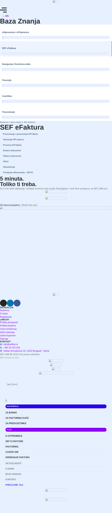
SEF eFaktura (29, 122)
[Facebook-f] (17, 303)
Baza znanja (16, 122)
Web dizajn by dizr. (9, 357)
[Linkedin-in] (10, 303)
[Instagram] (3, 303)
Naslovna (4, 122)
